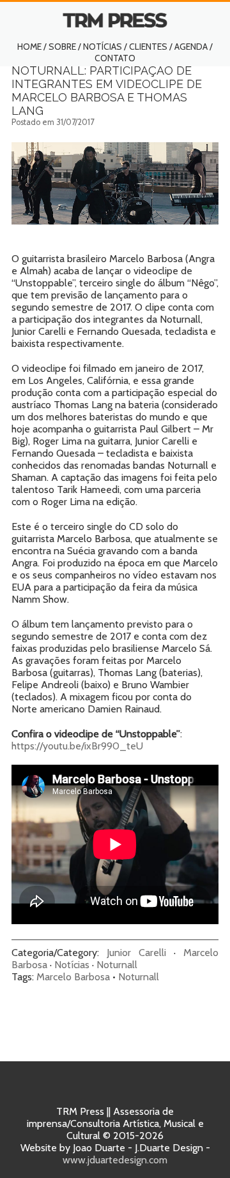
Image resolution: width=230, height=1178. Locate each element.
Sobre (62, 46)
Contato (115, 58)
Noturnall (116, 965)
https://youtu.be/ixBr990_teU (77, 746)
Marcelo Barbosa (73, 977)
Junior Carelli (136, 952)
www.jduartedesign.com (115, 1160)
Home (29, 46)
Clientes (148, 46)
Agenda (191, 46)
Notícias (102, 46)
